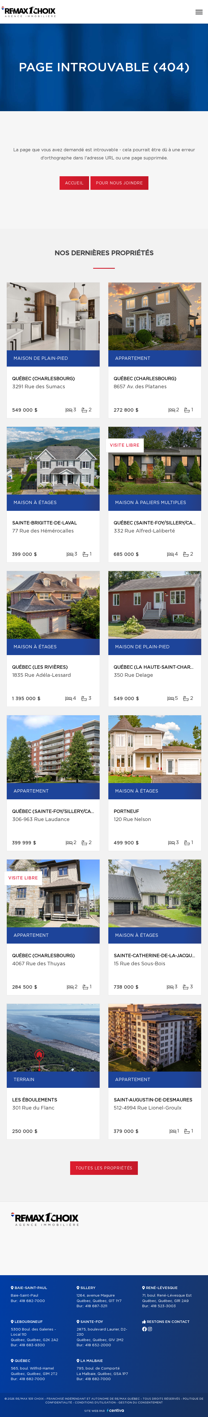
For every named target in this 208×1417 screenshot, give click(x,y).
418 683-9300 (32, 1345)
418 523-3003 (163, 1306)
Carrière (150, 1279)
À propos (85, 1279)
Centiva (115, 1410)
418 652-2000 (98, 1345)
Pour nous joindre (119, 183)
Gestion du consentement (140, 1402)
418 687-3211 (96, 1306)
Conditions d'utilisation (95, 1402)
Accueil (74, 183)
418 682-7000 (32, 1301)
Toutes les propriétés (104, 1168)
